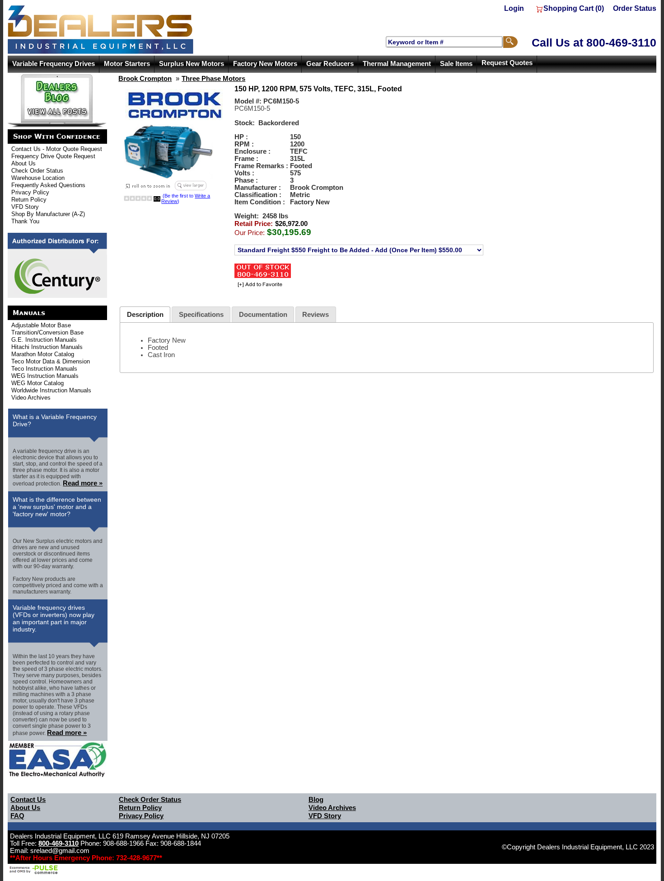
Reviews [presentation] (315, 314)
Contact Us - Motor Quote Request (56, 149)
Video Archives (31, 397)
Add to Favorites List (258, 285)
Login (514, 8)
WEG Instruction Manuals (45, 375)
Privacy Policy (30, 192)
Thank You (25, 221)
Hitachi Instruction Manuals (47, 347)
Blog (316, 799)
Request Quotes (507, 62)
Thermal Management (397, 63)
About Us (23, 163)
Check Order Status (37, 170)
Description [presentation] (145, 314)
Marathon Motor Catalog (42, 354)
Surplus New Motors (191, 63)
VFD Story (25, 206)
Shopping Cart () (573, 8)
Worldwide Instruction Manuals (51, 390)
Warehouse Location (38, 177)
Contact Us (28, 799)
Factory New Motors (265, 63)
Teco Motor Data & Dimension (50, 361)
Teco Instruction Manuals (44, 368)
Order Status (634, 8)
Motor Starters (127, 63)
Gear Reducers (330, 63)
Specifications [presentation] (201, 314)
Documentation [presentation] (263, 314)
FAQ (17, 816)
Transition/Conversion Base (47, 332)
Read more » (83, 483)
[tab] (145, 314)
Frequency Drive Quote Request (53, 156)
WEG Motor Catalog (37, 383)
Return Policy (29, 199)
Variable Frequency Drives (53, 63)
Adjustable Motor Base (41, 325)
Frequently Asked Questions (48, 185)
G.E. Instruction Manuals (44, 339)
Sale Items (456, 63)
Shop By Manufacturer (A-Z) (48, 214)
